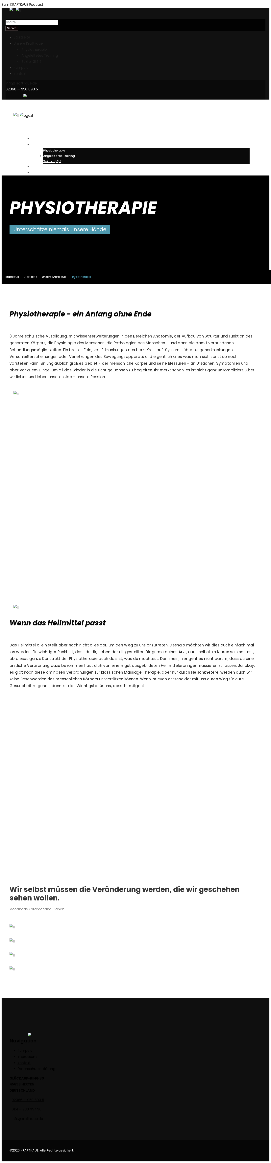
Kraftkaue (12, 277)
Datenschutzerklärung (36, 1068)
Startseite (21, 37)
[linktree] (25, 96)
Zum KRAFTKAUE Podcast (22, 4)
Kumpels (20, 67)
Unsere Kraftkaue (28, 43)
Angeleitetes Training (39, 55)
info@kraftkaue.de (21, 83)
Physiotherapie (34, 49)
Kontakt (20, 73)
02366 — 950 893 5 (28, 1100)
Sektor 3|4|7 (31, 61)
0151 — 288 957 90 (26, 1109)
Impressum (27, 1056)
